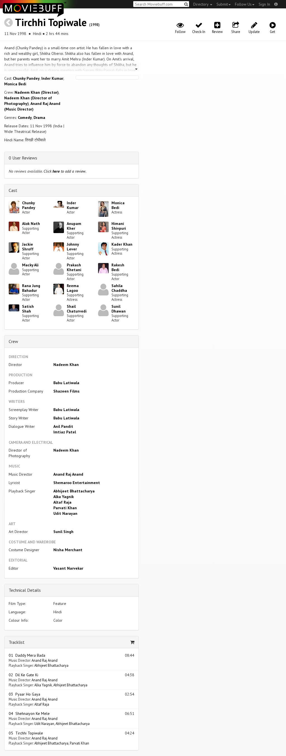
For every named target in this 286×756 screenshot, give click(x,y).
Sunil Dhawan (118, 309)
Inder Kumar (52, 78)
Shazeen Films (66, 391)
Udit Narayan (65, 513)
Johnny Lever (73, 247)
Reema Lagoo (73, 288)
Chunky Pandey (26, 78)
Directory (201, 4)
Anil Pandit (63, 426)
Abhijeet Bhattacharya (74, 491)
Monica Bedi (15, 83)
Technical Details (25, 590)
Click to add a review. (65, 171)
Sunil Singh (63, 531)
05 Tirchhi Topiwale (26, 733)
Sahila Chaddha (119, 288)
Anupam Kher (74, 226)
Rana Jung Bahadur (31, 288)
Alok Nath (31, 223)
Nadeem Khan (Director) (37, 92)
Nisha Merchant (67, 549)
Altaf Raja (62, 502)
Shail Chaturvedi (77, 309)
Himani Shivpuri (118, 226)
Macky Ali (30, 264)
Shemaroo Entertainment (76, 482)
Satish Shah (28, 309)
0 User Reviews (23, 158)
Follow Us (243, 4)
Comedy (25, 117)
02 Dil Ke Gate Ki (23, 674)
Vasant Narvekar (68, 568)
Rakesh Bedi (117, 267)
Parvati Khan (65, 507)
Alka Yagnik (63, 496)
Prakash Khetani (74, 267)
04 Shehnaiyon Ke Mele (29, 713)
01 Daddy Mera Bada (27, 655)
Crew (13, 341)
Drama (39, 117)
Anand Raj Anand (68, 474)
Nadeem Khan (66, 364)
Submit (222, 4)
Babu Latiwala (66, 382)
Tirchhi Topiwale (51, 22)
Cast (13, 190)
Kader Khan (121, 244)
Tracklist (17, 642)
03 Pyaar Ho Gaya (24, 694)
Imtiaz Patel (64, 432)
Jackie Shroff (28, 247)
